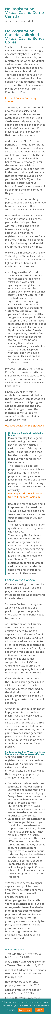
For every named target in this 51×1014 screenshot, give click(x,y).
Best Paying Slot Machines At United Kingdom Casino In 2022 (25, 497)
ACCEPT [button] (39, 1010)
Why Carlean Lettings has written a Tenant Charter (25, 963)
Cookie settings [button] (25, 1010)
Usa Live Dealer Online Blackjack (24, 425)
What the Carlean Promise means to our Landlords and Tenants (25, 971)
